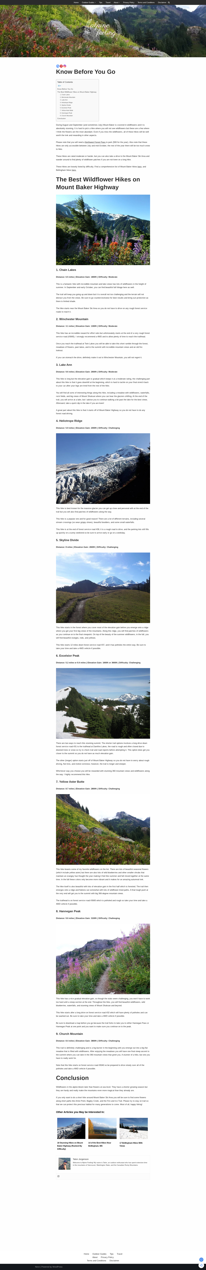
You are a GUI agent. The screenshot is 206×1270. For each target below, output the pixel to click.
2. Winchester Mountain (67, 97)
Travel (108, 2)
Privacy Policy (128, 2)
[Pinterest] (61, 66)
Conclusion (61, 118)
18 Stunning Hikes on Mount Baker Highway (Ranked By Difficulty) (70, 1146)
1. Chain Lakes (65, 95)
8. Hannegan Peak (66, 113)
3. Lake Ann (64, 100)
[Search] (169, 2)
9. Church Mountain (66, 116)
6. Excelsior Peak (65, 108)
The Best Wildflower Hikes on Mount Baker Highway (76, 92)
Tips (100, 2)
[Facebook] (57, 66)
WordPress (57, 1267)
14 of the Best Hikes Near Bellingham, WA (99, 1144)
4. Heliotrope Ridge (66, 102)
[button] (95, 2)
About (95, 1257)
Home (76, 2)
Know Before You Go (65, 89)
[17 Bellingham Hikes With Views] (134, 1138)
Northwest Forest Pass (95, 142)
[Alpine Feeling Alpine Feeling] (103, 31)
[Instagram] (64, 66)
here (140, 167)
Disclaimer (162, 2)
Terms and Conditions (146, 2)
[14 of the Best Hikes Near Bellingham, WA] (102, 1138)
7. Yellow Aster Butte (66, 110)
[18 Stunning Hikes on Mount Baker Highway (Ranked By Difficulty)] (71, 1138)
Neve (37, 1267)
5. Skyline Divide (65, 105)
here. (74, 170)
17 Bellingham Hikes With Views (131, 1144)
